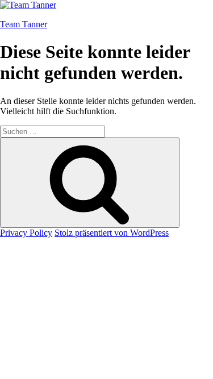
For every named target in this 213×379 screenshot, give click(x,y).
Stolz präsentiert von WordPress (112, 233)
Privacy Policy (26, 233)
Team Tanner (23, 24)
